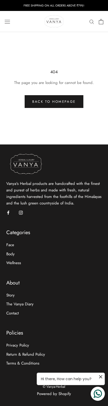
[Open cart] (101, 21)
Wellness (13, 263)
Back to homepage (54, 101)
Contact (12, 313)
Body (10, 254)
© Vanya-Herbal (54, 386)
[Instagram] (21, 212)
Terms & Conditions (22, 363)
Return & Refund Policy (25, 354)
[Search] (91, 21)
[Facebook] (8, 212)
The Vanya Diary (20, 304)
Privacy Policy (17, 345)
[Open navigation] (7, 22)
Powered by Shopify (54, 394)
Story (10, 295)
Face (10, 245)
